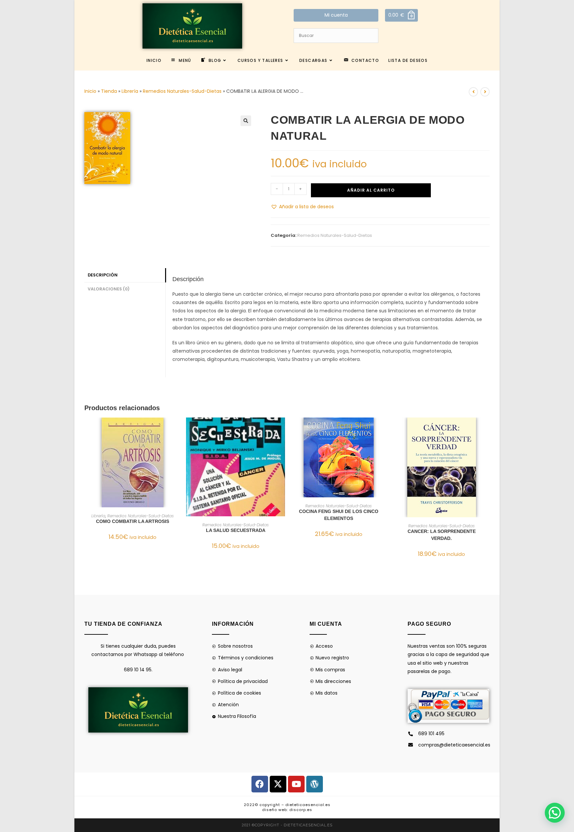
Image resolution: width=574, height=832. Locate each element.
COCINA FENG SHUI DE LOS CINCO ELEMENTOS (338, 515)
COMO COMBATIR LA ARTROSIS (132, 521)
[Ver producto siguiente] (485, 91)
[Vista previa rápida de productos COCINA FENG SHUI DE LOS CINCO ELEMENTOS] (384, 429)
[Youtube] (296, 784)
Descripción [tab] (103, 275)
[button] (245, 120)
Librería (130, 91)
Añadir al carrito (371, 190)
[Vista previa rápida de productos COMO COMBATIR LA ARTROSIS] (178, 429)
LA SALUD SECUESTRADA (235, 530)
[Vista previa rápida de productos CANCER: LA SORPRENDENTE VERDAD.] (487, 429)
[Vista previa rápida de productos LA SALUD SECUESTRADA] (281, 429)
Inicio (90, 91)
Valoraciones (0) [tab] (109, 289)
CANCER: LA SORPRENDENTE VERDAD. (442, 535)
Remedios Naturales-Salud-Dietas (182, 91)
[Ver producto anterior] (473, 91)
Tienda (109, 91)
